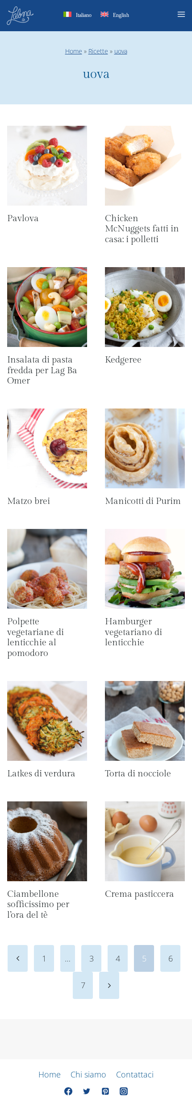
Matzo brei (28, 501)
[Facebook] (68, 1091)
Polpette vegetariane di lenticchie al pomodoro (35, 637)
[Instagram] (124, 1091)
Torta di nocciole (138, 773)
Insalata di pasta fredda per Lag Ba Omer (42, 371)
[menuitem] (77, 16)
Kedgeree (123, 360)
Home (73, 51)
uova (120, 51)
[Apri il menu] (182, 15)
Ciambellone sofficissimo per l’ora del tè (38, 905)
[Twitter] (87, 1091)
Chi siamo (88, 1074)
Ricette (98, 51)
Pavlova (23, 218)
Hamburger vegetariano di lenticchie (133, 632)
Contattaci (135, 1074)
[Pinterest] (105, 1091)
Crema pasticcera (139, 894)
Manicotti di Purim (143, 501)
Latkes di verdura (41, 773)
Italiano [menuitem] (84, 15)
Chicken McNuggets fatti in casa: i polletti (142, 229)
